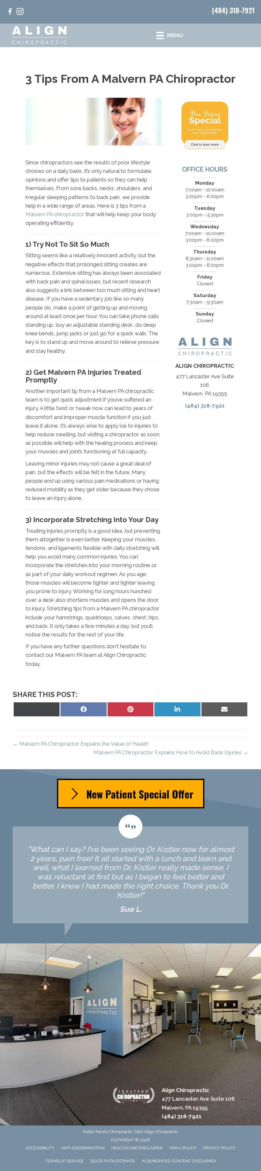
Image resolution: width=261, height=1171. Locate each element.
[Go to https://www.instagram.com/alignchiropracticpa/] (20, 12)
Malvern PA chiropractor (54, 214)
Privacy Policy (219, 1148)
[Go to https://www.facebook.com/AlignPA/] (9, 12)
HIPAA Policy (182, 1148)
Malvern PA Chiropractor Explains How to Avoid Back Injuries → (171, 752)
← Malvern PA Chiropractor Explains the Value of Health (81, 744)
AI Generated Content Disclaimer (179, 1161)
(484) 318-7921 (233, 10)
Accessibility (40, 1148)
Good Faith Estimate (112, 1161)
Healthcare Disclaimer (137, 1148)
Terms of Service (65, 1161)
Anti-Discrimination (83, 1148)
